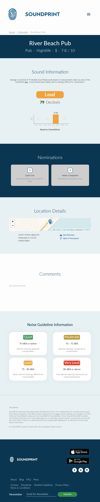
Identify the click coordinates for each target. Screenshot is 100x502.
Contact (14, 485)
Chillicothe (23, 32)
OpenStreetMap (68, 230)
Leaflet (57, 230)
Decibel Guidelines (43, 485)
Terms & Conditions (20, 488)
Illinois (12, 32)
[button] (50, 221)
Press (36, 480)
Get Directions (69, 235)
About (13, 480)
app (26, 82)
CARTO (87, 230)
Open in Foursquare (71, 238)
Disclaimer (26, 485)
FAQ (28, 480)
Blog (21, 480)
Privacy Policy (62, 485)
